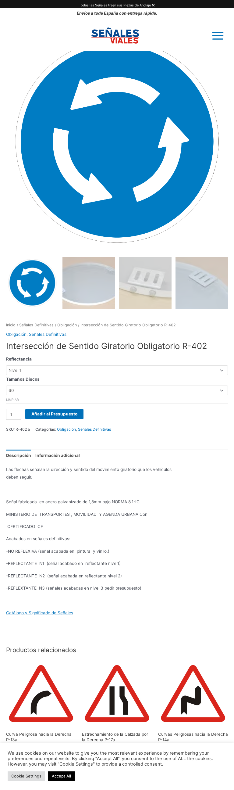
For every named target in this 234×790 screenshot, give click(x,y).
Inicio (11, 325)
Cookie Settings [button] (26, 776)
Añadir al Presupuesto (54, 413)
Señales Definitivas (36, 325)
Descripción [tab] (18, 455)
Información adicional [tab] (57, 455)
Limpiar (12, 399)
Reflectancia (19, 359)
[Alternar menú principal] (218, 35)
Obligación (67, 325)
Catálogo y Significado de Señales (39, 612)
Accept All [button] (61, 776)
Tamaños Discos (23, 379)
